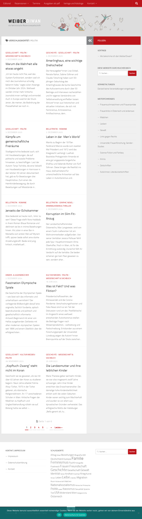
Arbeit (59, 455)
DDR (84, 455)
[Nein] (138, 513)
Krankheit (76, 474)
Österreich (56, 496)
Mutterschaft (59, 481)
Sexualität (79, 489)
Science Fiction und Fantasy (112, 152)
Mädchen (104, 117)
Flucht (72, 462)
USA (56, 492)
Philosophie (86, 485)
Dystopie (67, 459)
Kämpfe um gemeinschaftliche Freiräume (17, 141)
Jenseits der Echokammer (22, 210)
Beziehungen (67, 454)
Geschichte (51, 53)
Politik (23, 53)
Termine (36, 3)
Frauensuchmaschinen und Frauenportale (118, 104)
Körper (53, 478)
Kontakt (91, 3)
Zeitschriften (105, 165)
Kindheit (69, 473)
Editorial (7, 3)
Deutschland (57, 459)
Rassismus (69, 488)
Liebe (66, 477)
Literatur (73, 478)
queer (60, 489)
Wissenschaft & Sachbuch (18, 56)
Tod (52, 493)
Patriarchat (78, 485)
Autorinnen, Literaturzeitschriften (114, 172)
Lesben (103, 124)
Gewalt (103, 130)
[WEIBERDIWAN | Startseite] (71, 22)
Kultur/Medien (53, 275)
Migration (82, 477)
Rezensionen (21, 3)
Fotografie (79, 463)
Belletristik (52, 129)
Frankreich (55, 466)
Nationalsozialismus (63, 485)
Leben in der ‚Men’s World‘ (63, 137)
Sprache (87, 489)
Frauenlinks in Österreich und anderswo (117, 111)
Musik (53, 481)
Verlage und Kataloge (73, 3)
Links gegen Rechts (108, 136)
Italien (62, 474)
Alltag (53, 455)
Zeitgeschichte (82, 493)
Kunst (88, 473)
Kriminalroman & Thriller (58, 206)
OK (59, 515)
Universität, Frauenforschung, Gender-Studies (115, 145)
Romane (63, 129)
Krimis (103, 159)
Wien (74, 492)
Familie (77, 458)
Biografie (78, 455)
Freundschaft (78, 466)
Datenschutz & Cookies (75, 515)
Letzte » (58, 427)
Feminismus (59, 462)
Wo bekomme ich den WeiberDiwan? (116, 56)
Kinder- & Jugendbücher (17, 275)
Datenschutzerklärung (17, 462)
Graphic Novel (66, 202)
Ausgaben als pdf (52, 3)
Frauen (64, 466)
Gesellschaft (12, 53)
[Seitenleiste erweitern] (90, 40)
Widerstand (65, 492)
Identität (55, 473)
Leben (58, 477)
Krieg (83, 473)
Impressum (13, 456)
